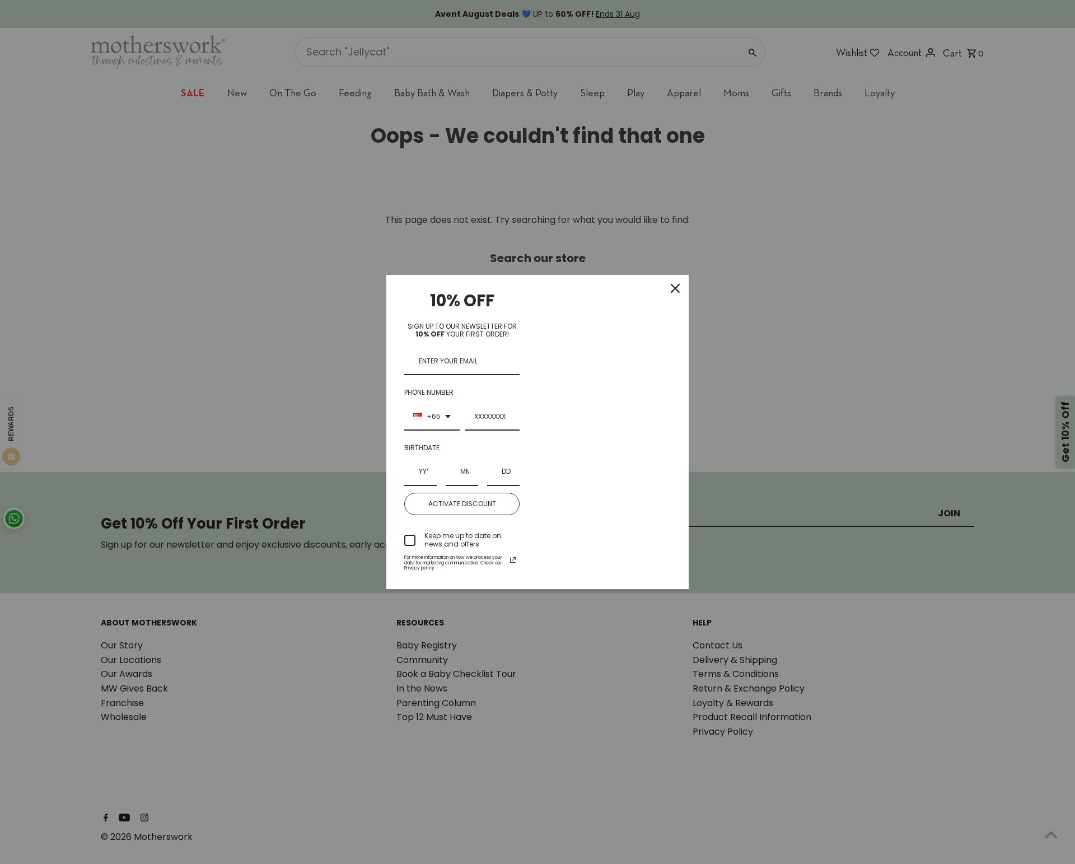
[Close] (675, 288)
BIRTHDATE (422, 447)
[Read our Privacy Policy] (513, 560)
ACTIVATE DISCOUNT (462, 503)
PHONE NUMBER (429, 392)
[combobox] (432, 417)
